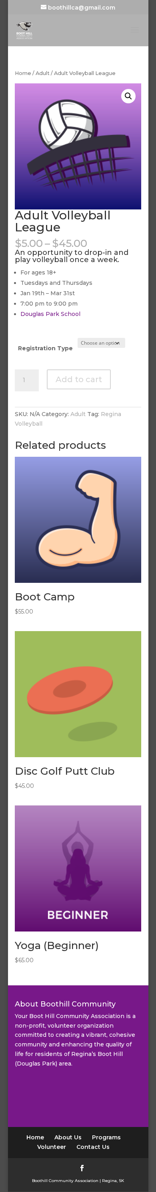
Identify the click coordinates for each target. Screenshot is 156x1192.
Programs (106, 1137)
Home (23, 73)
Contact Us (93, 1147)
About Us (68, 1137)
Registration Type (45, 348)
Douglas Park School (50, 314)
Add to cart (79, 379)
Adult (43, 73)
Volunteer (51, 1147)
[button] (128, 96)
